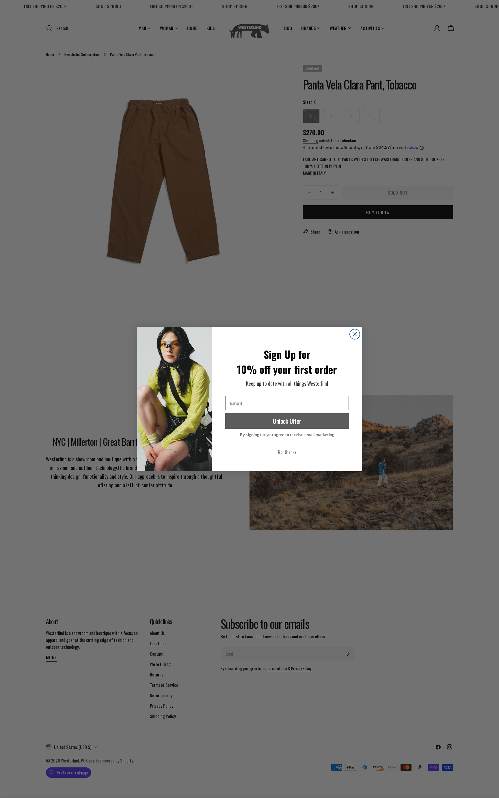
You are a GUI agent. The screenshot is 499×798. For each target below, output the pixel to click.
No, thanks (287, 451)
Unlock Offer (287, 421)
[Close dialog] (355, 334)
